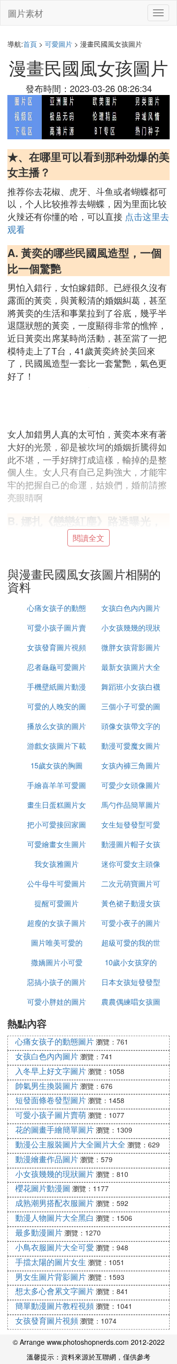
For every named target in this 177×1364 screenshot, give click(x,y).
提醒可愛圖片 (56, 903)
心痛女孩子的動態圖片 (54, 1041)
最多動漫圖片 (38, 1232)
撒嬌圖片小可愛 (57, 962)
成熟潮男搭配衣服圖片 (54, 1202)
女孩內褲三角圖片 (130, 765)
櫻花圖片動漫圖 (42, 1188)
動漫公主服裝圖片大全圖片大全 (70, 1144)
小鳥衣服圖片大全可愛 (54, 1247)
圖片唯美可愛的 (57, 942)
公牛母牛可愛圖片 (56, 883)
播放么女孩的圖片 (56, 726)
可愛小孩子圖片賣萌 (50, 1114)
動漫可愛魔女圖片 (130, 745)
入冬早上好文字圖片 (50, 1071)
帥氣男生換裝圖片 (46, 1085)
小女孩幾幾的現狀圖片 (54, 1173)
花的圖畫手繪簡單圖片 (54, 1129)
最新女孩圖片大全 (130, 667)
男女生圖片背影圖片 (50, 1276)
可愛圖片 (58, 44)
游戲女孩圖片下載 (56, 745)
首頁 (30, 44)
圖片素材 (25, 12)
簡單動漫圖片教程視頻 (54, 1305)
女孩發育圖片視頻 (56, 647)
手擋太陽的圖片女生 (50, 1262)
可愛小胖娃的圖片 (56, 1001)
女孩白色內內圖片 (130, 608)
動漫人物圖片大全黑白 (54, 1217)
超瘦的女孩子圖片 (56, 923)
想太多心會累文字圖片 (54, 1291)
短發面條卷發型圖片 (50, 1100)
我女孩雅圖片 (56, 863)
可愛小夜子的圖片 (130, 923)
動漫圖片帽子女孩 (130, 844)
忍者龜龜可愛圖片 (56, 667)
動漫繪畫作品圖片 (46, 1159)
